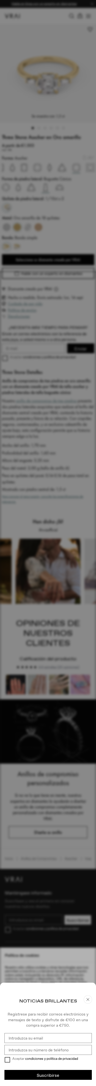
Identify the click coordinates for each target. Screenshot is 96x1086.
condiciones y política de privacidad (51, 1058)
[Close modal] (48, 543)
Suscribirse (48, 1075)
